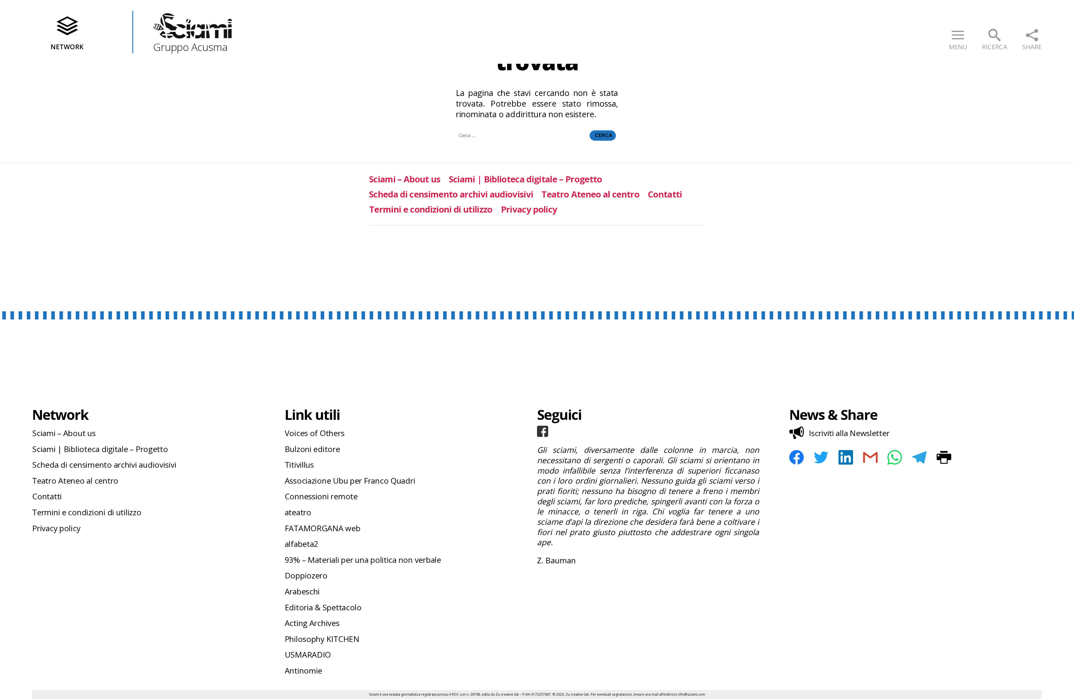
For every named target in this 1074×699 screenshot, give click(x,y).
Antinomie (303, 670)
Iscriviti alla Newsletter (849, 433)
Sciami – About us (405, 179)
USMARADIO (308, 654)
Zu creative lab (507, 694)
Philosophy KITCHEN (322, 639)
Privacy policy (529, 209)
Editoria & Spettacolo (323, 607)
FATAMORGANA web (323, 528)
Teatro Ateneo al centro (590, 194)
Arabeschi (302, 591)
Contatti (665, 194)
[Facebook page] (648, 431)
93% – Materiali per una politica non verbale (363, 559)
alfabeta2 (302, 543)
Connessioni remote (321, 496)
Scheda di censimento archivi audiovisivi (451, 194)
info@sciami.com (691, 694)
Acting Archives (312, 623)
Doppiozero (306, 575)
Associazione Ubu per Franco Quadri (350, 480)
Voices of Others (315, 433)
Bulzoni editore (312, 449)
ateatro (298, 512)
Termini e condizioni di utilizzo (431, 209)
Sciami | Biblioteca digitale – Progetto (525, 179)
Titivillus (299, 464)
